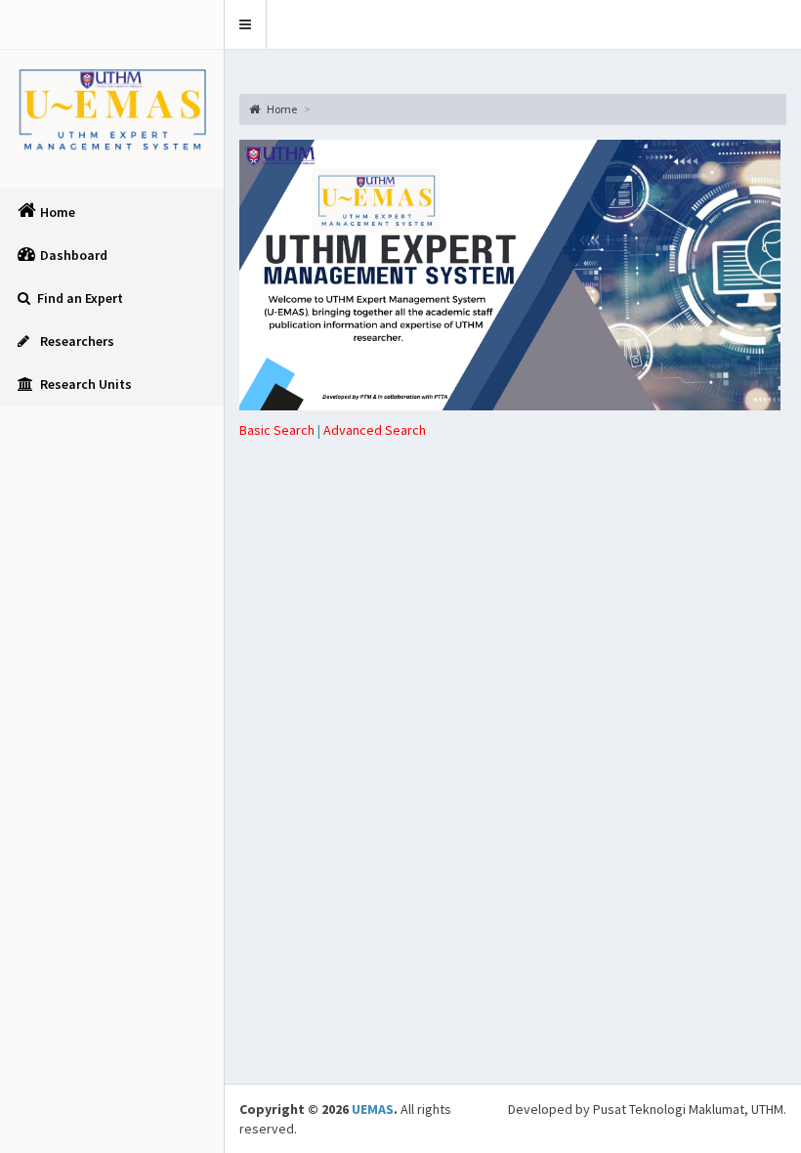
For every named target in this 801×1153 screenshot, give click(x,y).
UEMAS (373, 1109)
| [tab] (281, 430)
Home (281, 109)
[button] (246, 24)
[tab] (374, 430)
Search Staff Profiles (527, 476)
